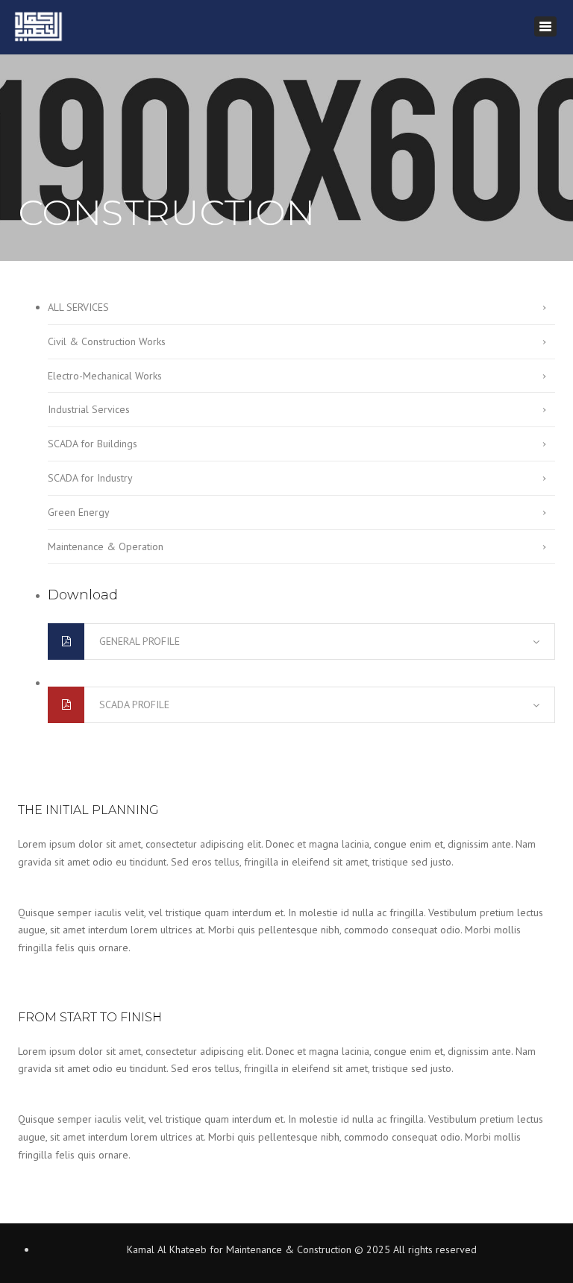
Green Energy (79, 512)
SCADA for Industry (90, 478)
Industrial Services (89, 409)
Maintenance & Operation (105, 546)
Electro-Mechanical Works (105, 375)
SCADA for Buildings (92, 443)
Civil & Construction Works (107, 341)
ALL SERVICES (78, 307)
